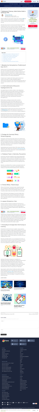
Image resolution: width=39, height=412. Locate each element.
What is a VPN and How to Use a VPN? (7, 314)
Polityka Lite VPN (23, 386)
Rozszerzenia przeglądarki (24, 356)
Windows (21, 364)
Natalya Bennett (8, 14)
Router (21, 370)
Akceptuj (34, 410)
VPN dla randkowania (5, 387)
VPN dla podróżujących (6, 384)
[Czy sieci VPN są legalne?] (7, 288)
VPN (23, 18)
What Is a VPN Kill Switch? (33, 314)
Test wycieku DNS (5, 392)
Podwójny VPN (4, 355)
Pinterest (4, 404)
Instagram (26, 402)
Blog (21, 390)
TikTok (10, 404)
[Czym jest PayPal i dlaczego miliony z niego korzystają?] (7, 301)
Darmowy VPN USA (5, 364)
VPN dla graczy (4, 380)
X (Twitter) (16, 402)
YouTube (21, 402)
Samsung (21, 353)
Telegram (4, 402)
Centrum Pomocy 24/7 (24, 387)
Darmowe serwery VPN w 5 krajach (8, 363)
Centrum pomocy (23, 388)
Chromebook (22, 368)
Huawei (21, 355)
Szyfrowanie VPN (5, 356)
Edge (21, 360)
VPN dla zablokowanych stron (7, 386)
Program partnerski (23, 380)
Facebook (10, 402)
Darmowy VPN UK (5, 365)
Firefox (21, 359)
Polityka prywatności (23, 384)
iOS (20, 352)
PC (20, 363)
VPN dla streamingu (5, 376)
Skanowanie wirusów (5, 395)
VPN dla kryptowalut (5, 388)
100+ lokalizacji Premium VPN (7, 371)
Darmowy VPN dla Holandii (6, 367)
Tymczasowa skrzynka (5, 399)
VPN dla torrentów (5, 383)
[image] (5, 340)
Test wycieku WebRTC (5, 393)
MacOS (21, 366)
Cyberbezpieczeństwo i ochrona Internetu (12, 6)
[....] (3, 1)
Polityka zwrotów (23, 383)
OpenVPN (21, 371)
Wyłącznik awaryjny (5, 353)
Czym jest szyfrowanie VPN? (19, 288)
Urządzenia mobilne (23, 349)
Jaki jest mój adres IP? (5, 396)
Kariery (21, 379)
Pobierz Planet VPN (28, 1)
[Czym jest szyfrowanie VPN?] (20, 287)
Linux (21, 367)
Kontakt (21, 376)
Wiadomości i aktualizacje (27, 6)
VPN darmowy (5, 109)
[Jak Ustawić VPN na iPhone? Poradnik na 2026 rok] (20, 303)
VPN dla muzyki (4, 379)
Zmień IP (3, 352)
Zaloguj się (34, 1)
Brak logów (4, 349)
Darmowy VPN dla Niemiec (6, 368)
